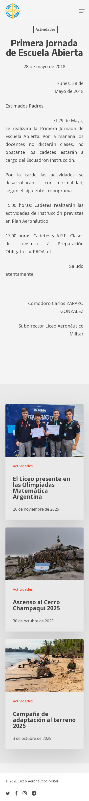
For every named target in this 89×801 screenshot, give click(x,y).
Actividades (45, 29)
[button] (82, 11)
